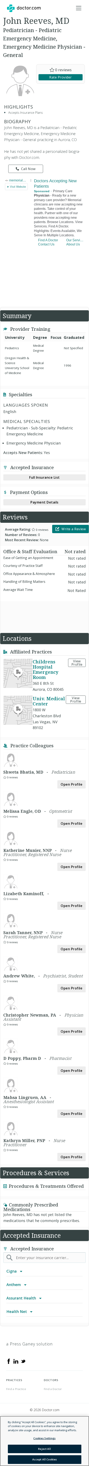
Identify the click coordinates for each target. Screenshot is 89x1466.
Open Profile (71, 784)
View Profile (77, 663)
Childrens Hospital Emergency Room (45, 669)
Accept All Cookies (44, 1459)
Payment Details (44, 502)
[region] (44, 1441)
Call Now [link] (28, 169)
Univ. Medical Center (49, 701)
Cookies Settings (44, 1438)
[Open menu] (79, 8)
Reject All (44, 1449)
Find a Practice (16, 1389)
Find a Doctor (53, 1389)
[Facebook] (8, 1361)
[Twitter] (23, 1361)
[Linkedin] (15, 1361)
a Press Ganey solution (29, 1344)
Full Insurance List (44, 477)
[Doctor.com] (23, 8)
